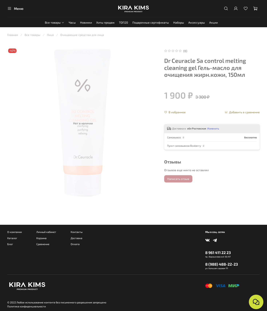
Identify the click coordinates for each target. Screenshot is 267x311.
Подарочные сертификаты (150, 22)
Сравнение (42, 244)
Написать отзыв (178, 178)
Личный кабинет (46, 231)
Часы (72, 22)
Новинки (86, 22)
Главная (12, 34)
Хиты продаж (105, 22)
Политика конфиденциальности (26, 306)
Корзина (41, 238)
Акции (213, 22)
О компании (14, 231)
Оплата (75, 244)
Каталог (12, 238)
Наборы (178, 22)
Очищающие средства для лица (82, 34)
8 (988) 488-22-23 (221, 264)
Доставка (76, 238)
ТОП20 (123, 22)
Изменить (213, 128)
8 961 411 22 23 (218, 252)
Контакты (76, 231)
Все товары (53, 22)
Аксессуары (196, 22)
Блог (10, 244)
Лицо (50, 34)
